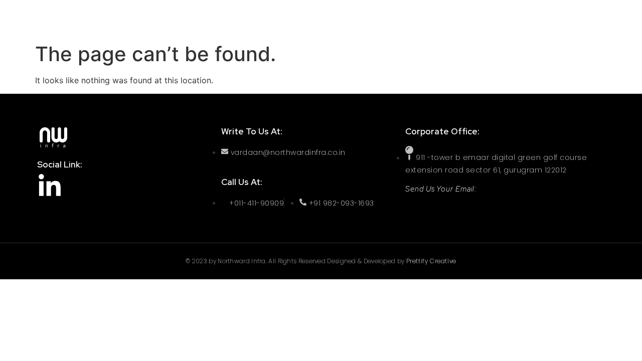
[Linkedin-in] (49, 186)
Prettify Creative (431, 261)
